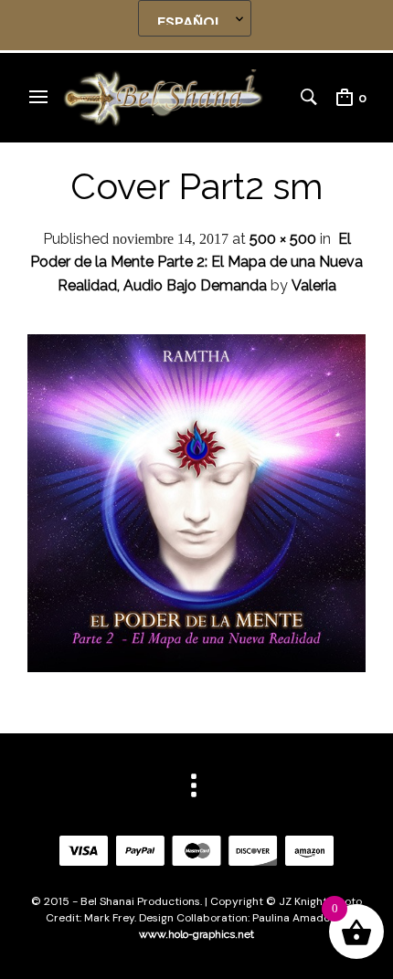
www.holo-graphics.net (196, 934)
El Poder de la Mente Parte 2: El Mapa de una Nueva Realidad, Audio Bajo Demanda (196, 262)
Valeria (314, 285)
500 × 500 (283, 238)
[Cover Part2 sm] (196, 667)
